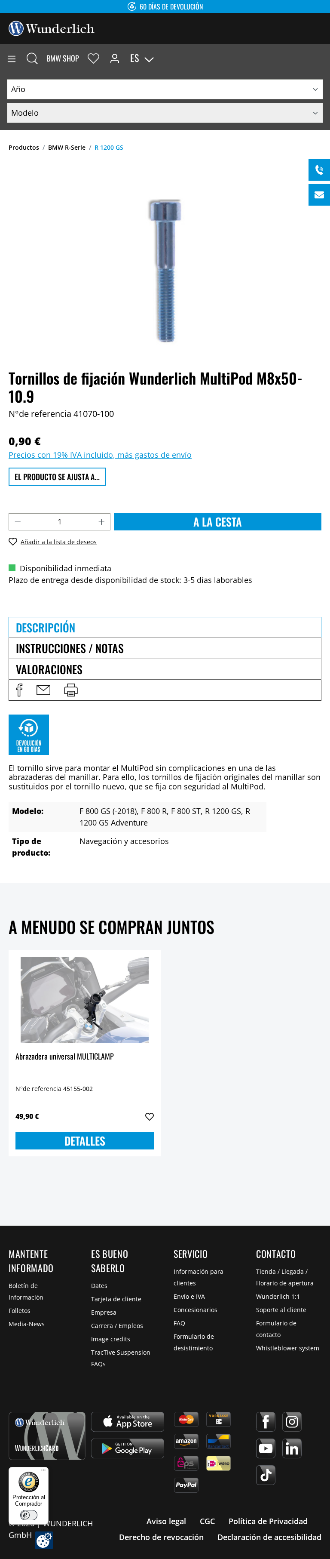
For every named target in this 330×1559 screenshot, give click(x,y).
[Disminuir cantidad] (18, 521)
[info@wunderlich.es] (319, 195)
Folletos (20, 1310)
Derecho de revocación (161, 1537)
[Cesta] (323, 58)
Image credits (110, 1339)
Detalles (84, 1140)
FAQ (179, 1323)
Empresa (103, 1312)
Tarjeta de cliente (116, 1299)
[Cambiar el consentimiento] (44, 1540)
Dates (99, 1286)
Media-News (27, 1324)
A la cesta (217, 521)
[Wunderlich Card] (47, 1436)
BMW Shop (62, 58)
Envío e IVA (189, 1296)
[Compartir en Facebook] (19, 690)
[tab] (165, 627)
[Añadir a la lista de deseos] (149, 1116)
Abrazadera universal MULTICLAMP (64, 1057)
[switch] (28, 1515)
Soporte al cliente (281, 1310)
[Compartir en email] (43, 690)
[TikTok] (265, 1475)
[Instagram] (292, 1422)
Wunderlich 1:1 (278, 1296)
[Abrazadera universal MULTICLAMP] (84, 1000)
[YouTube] (265, 1448)
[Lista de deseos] (93, 58)
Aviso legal (166, 1521)
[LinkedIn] (292, 1448)
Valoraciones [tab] (49, 669)
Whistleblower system (287, 1348)
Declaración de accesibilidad (269, 1537)
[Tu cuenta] (114, 58)
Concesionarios (195, 1310)
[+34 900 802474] (319, 170)
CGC (207, 1521)
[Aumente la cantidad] (102, 521)
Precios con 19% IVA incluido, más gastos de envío (100, 455)
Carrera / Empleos (117, 1326)
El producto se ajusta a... (57, 476)
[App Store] (127, 1422)
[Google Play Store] (127, 1448)
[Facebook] (265, 1422)
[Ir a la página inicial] (52, 27)
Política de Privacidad (268, 1521)
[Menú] (11, 58)
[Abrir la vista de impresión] (71, 690)
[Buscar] (32, 58)
